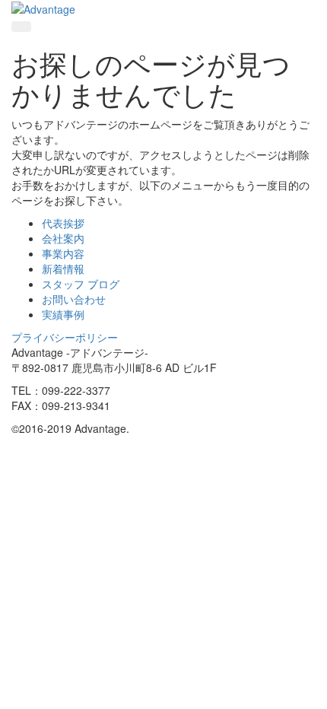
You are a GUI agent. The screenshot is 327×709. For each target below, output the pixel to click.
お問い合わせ (74, 299)
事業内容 (63, 253)
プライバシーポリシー (64, 337)
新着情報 (63, 268)
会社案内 (63, 238)
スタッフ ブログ (80, 283)
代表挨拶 (63, 223)
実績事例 (63, 314)
